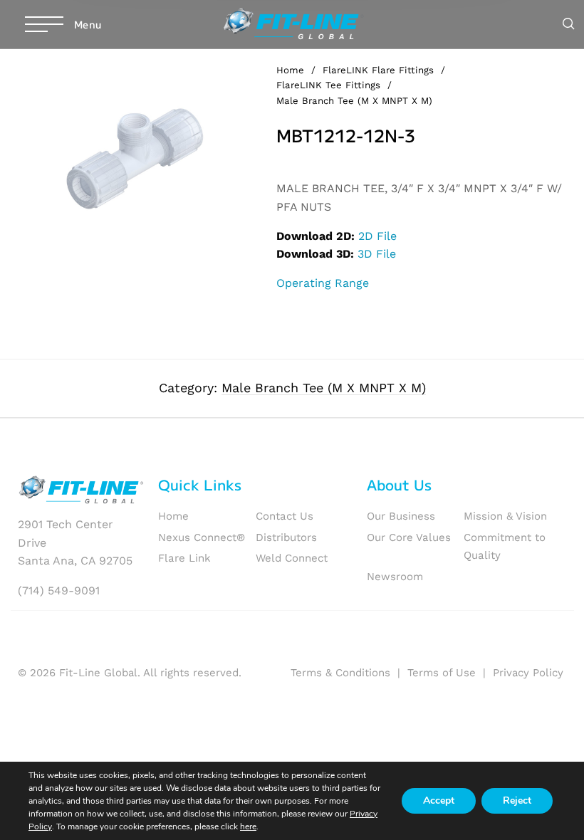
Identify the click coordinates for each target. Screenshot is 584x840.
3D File (377, 254)
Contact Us (284, 516)
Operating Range (322, 283)
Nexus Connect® (201, 537)
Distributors (286, 537)
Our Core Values (409, 537)
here (248, 826)
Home (290, 70)
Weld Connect (292, 558)
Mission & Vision (505, 516)
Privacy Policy (528, 672)
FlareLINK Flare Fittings (378, 70)
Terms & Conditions (340, 672)
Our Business (401, 516)
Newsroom (395, 576)
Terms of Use (441, 672)
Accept (438, 800)
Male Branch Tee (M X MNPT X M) (354, 100)
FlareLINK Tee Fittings (328, 85)
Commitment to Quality (505, 546)
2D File (377, 236)
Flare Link (184, 558)
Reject (517, 800)
